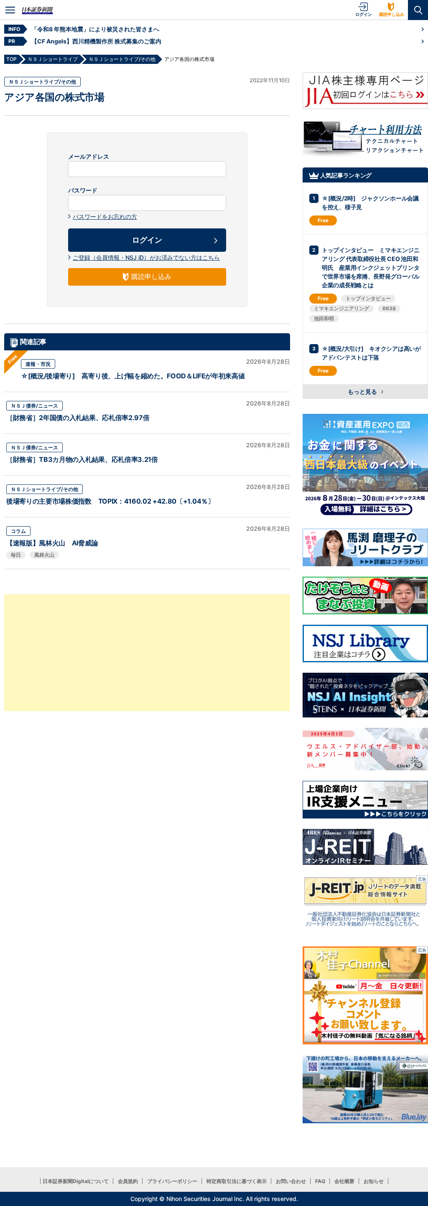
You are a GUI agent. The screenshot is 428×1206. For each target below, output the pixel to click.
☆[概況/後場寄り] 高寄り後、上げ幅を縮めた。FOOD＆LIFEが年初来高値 (133, 376)
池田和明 (324, 318)
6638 (389, 308)
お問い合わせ (291, 1181)
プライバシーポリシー (172, 1181)
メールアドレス (88, 157)
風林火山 (44, 555)
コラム (18, 531)
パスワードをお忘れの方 (105, 216)
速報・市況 (38, 364)
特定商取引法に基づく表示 (236, 1181)
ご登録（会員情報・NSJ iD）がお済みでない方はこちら (146, 257)
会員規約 (128, 1181)
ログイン (363, 14)
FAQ (320, 1181)
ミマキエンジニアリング (341, 308)
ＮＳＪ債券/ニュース (34, 406)
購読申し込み (391, 14)
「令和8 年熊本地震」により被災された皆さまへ (95, 29)
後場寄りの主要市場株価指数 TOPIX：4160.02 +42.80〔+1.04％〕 (110, 501)
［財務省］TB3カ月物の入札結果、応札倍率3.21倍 (82, 459)
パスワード (82, 190)
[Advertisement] (147, 652)
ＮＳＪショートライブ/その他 (42, 82)
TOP (11, 59)
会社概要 (344, 1181)
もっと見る (363, 391)
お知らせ (374, 1181)
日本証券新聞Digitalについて (76, 1181)
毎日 (16, 555)
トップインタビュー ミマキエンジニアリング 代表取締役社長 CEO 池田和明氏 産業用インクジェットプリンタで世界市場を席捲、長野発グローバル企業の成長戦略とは (370, 267)
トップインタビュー (368, 298)
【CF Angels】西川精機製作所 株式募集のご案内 (96, 41)
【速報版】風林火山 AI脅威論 (52, 543)
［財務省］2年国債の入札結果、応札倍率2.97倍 (77, 417)
